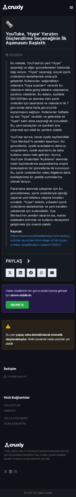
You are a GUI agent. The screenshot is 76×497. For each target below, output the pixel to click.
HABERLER (9, 410)
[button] (71, 7)
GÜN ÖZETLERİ (12, 405)
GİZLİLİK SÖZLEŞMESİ (16, 418)
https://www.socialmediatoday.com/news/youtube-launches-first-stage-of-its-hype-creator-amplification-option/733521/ (40, 240)
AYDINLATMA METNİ (14, 423)
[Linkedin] (10, 471)
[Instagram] (15, 471)
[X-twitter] (5, 471)
